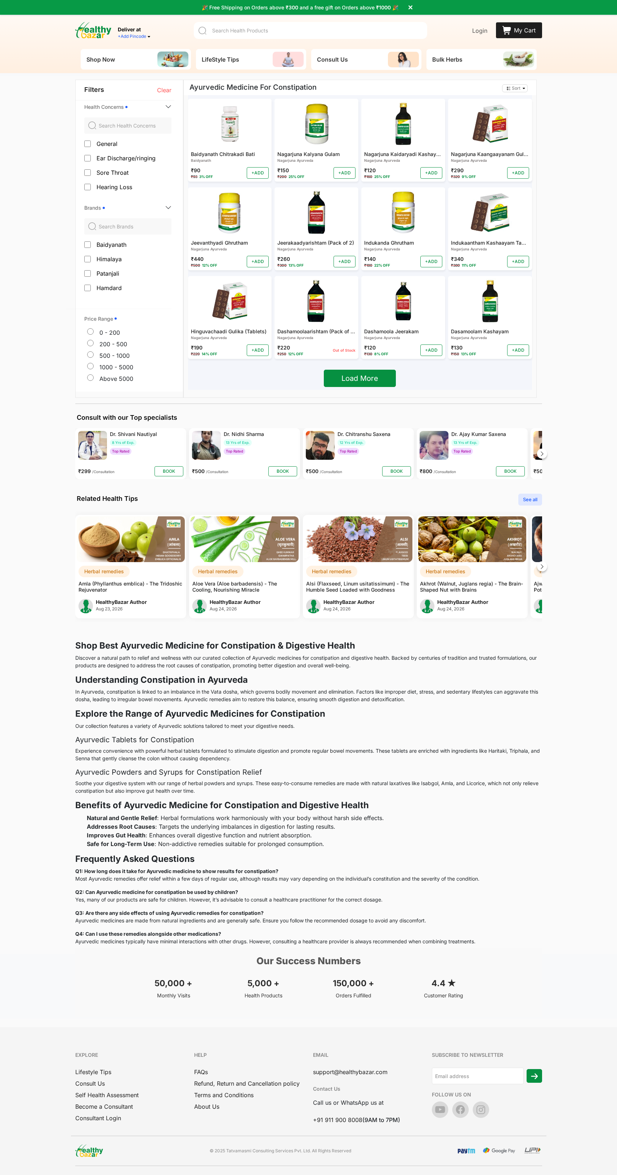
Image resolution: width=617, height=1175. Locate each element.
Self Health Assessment (107, 1095)
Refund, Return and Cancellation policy (247, 1083)
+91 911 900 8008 (337, 1119)
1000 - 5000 (116, 367)
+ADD (257, 172)
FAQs (201, 1072)
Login (479, 30)
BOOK (169, 471)
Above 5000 (116, 378)
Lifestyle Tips (93, 1072)
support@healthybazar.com (350, 1072)
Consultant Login (98, 1118)
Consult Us (90, 1083)
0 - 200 (109, 332)
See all (530, 499)
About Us (206, 1106)
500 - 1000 (114, 355)
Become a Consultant (104, 1106)
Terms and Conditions (224, 1095)
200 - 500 (113, 344)
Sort (516, 88)
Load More (359, 378)
